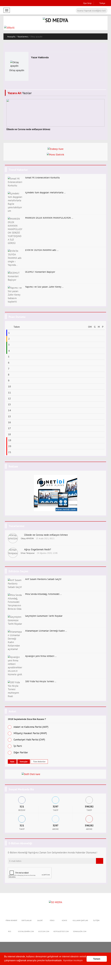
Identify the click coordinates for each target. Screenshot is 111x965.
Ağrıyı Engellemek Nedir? (37, 549)
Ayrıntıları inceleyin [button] (73, 960)
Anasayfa (11, 36)
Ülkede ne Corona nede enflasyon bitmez (28, 129)
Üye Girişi (87, 3)
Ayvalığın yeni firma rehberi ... (41, 656)
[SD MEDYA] (55, 902)
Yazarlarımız (22, 36)
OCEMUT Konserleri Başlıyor (40, 271)
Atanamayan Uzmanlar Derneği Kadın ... (46, 630)
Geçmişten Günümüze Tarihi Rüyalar (43, 615)
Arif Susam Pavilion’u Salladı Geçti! (43, 579)
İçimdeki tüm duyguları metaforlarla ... (45, 192)
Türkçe (102, 3)
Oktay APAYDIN (27, 538)
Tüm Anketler (39, 761)
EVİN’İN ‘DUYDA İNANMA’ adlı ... (42, 250)
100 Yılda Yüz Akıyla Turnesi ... (40, 681)
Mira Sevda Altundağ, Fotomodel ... (43, 594)
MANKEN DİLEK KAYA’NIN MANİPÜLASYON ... (49, 217)
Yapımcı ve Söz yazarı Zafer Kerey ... (44, 286)
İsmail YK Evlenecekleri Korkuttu (42, 177)
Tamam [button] (96, 959)
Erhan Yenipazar (28, 553)
